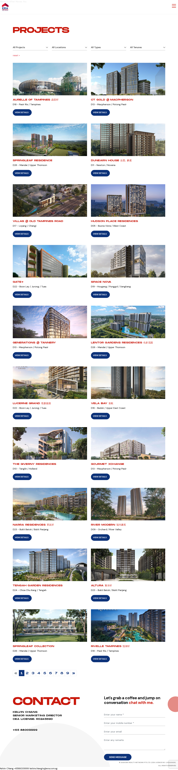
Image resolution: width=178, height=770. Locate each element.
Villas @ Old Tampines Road (38, 221)
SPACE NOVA (101, 281)
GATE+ (18, 281)
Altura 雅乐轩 (101, 585)
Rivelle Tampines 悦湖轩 (110, 646)
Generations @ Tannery (34, 342)
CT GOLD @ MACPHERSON (112, 99)
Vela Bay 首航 (102, 403)
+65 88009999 (25, 730)
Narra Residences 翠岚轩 (33, 524)
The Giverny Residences (34, 464)
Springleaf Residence (32, 160)
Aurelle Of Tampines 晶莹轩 (36, 99)
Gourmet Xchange (107, 464)
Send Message (118, 757)
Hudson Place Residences (114, 221)
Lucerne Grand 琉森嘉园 (32, 403)
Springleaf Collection (33, 646)
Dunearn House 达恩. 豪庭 (111, 160)
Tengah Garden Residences (38, 585)
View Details (22, 112)
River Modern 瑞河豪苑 (108, 524)
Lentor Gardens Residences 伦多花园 (122, 342)
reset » (16, 55)
